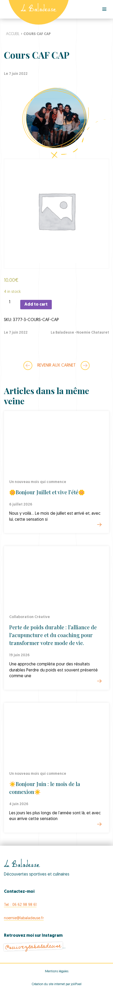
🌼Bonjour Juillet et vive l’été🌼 (47, 492)
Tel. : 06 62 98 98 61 (20, 905)
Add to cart (36, 304)
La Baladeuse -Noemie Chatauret (80, 333)
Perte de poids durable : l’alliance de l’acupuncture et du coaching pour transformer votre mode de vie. (53, 635)
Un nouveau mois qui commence (37, 482)
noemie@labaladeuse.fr (24, 918)
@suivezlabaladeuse (33, 946)
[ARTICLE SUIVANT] (85, 365)
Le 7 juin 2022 (16, 333)
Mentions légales (56, 971)
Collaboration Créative (29, 617)
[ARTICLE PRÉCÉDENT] (28, 365)
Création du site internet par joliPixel (56, 984)
